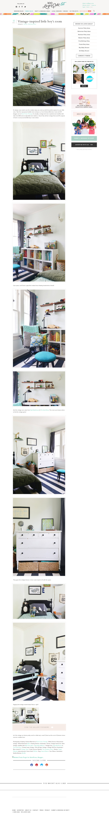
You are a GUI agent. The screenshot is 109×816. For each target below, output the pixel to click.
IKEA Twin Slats (29, 745)
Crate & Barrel (44, 751)
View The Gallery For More (37, 727)
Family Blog (29, 11)
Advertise (20, 810)
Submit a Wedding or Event (84, 138)
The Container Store (47, 749)
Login (83, 7)
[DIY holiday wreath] (78, 68)
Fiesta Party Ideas (84, 44)
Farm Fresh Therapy (27, 114)
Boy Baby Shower (84, 47)
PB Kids (35, 751)
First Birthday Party (84, 41)
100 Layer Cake (54, 5)
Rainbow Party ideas (84, 34)
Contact (35, 810)
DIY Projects (74, 11)
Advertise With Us (82, 144)
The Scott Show (45, 410)
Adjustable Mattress (39, 745)
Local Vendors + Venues (60, 11)
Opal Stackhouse (34, 410)
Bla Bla (24, 753)
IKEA (28, 743)
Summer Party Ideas (84, 28)
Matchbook (83, 11)
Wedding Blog (18, 11)
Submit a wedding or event (88, 3)
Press (42, 810)
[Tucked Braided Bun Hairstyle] (78, 79)
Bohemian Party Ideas (84, 31)
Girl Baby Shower (84, 51)
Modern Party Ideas (84, 38)
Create (87, 7)
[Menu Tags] (89, 68)
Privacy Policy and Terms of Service (84, 149)
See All (84, 86)
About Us (28, 810)
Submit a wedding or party (60, 810)
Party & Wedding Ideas (42, 11)
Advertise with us (86, 5)
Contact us (93, 5)
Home (14, 810)
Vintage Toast (24, 749)
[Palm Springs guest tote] (89, 79)
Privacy (47, 810)
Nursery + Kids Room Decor (30, 24)
